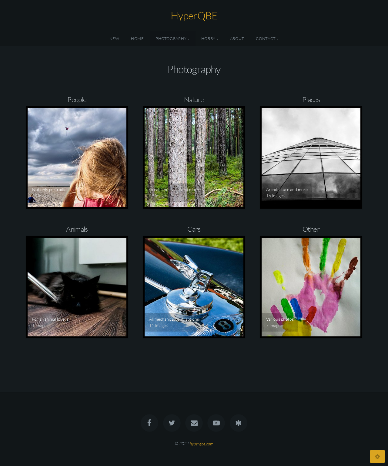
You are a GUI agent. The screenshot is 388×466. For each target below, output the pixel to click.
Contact (266, 38)
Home (137, 38)
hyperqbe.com (201, 443)
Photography (171, 38)
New (114, 38)
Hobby (208, 38)
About (237, 38)
